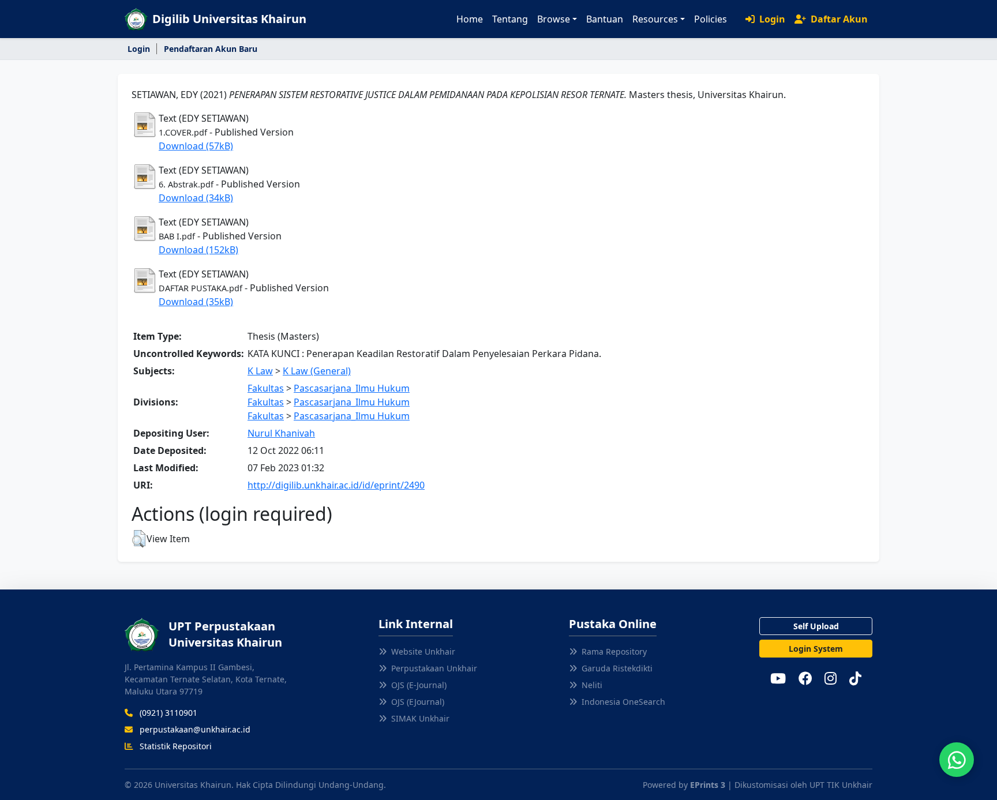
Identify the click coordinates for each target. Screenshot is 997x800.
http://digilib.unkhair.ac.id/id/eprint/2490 (336, 485)
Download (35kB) (196, 301)
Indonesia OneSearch (623, 701)
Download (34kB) (196, 197)
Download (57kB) (196, 146)
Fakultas (266, 388)
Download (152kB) (198, 249)
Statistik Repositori (174, 746)
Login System (816, 648)
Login (771, 19)
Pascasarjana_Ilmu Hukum (352, 388)
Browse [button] (553, 19)
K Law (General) (317, 371)
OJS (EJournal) (417, 701)
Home (469, 19)
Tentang (510, 19)
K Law (260, 371)
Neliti (592, 684)
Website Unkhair (423, 651)
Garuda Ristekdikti (617, 668)
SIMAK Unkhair (420, 718)
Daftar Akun (838, 19)
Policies (710, 19)
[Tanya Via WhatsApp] (956, 759)
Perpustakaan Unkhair (434, 668)
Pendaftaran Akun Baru (210, 48)
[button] (138, 538)
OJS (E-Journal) (419, 684)
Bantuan (604, 19)
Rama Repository (614, 651)
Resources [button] (655, 19)
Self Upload (816, 626)
